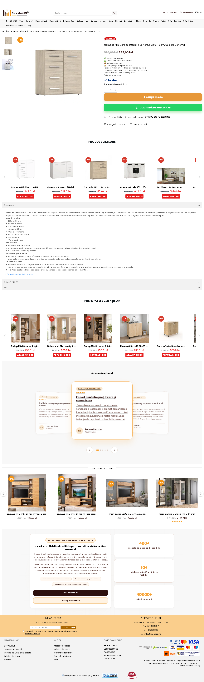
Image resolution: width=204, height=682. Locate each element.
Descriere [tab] (9, 205)
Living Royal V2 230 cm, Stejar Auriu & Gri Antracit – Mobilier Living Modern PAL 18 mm (77, 514)
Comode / (34, 31)
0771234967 (152, 626)
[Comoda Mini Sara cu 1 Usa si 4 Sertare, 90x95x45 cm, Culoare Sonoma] (57, 74)
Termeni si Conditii (13, 649)
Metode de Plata (62, 645)
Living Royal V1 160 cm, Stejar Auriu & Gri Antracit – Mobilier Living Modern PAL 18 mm (127, 514)
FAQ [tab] (6, 287)
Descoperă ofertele (70, 600)
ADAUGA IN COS (25, 196)
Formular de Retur (62, 656)
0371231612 (152, 630)
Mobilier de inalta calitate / (15, 31)
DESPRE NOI (9, 645)
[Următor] (114, 450)
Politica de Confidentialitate (17, 652)
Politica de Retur (62, 649)
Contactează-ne (70, 593)
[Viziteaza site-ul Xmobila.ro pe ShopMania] (110, 675)
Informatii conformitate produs (19, 274)
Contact (8, 659)
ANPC (56, 659)
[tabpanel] (57, 74)
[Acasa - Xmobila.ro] (16, 13)
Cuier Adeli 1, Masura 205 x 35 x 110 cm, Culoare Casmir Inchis (177, 514)
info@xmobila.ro (152, 633)
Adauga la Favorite (115, 124)
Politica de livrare (12, 656)
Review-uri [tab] (11, 281)
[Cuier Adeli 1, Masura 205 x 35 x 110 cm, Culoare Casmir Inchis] (177, 493)
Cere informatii (139, 124)
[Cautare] (114, 13)
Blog (30, 25)
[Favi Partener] (131, 675)
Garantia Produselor (63, 652)
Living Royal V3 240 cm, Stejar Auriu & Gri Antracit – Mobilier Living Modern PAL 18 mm (27, 514)
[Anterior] (89, 450)
